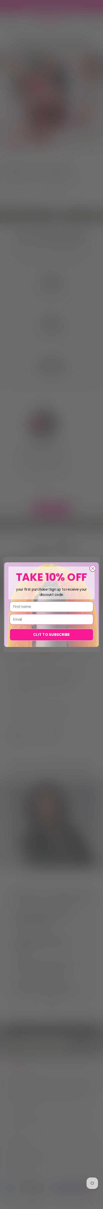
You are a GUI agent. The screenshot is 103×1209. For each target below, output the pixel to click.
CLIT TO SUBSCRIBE (51, 634)
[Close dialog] (93, 568)
